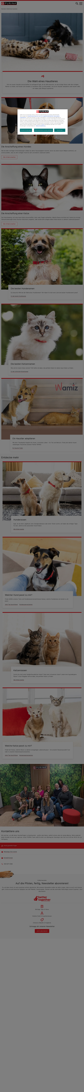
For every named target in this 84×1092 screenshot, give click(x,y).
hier (43, 124)
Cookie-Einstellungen (26, 130)
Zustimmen (60, 130)
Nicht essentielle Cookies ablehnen (43, 130)
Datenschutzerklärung (40, 125)
